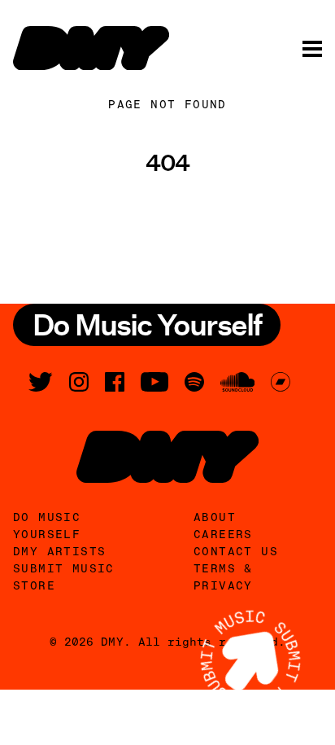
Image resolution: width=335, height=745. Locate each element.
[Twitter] (40, 382)
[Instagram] (79, 382)
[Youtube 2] (154, 382)
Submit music (64, 568)
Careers (223, 534)
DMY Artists (59, 551)
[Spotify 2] (194, 382)
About (215, 517)
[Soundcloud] (237, 382)
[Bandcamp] (280, 382)
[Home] (91, 48)
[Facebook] (114, 382)
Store (34, 585)
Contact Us (236, 551)
